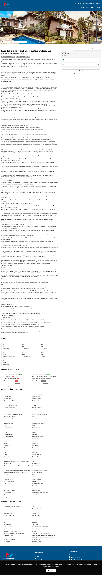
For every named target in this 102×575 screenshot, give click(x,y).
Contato (99, 7)
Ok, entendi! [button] (51, 570)
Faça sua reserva (90, 7)
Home (82, 7)
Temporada (67, 49)
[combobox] (82, 64)
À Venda (94, 49)
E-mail (81, 70)
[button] (100, 29)
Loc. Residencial (80, 49)
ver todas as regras (5, 386)
